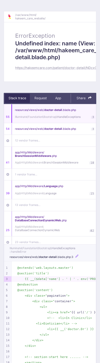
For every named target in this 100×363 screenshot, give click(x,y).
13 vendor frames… (28, 205)
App (58, 98)
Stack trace (17, 98)
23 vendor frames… (28, 242)
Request (40, 98)
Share (81, 98)
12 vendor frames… (27, 140)
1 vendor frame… (26, 174)
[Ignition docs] (11, 16)
